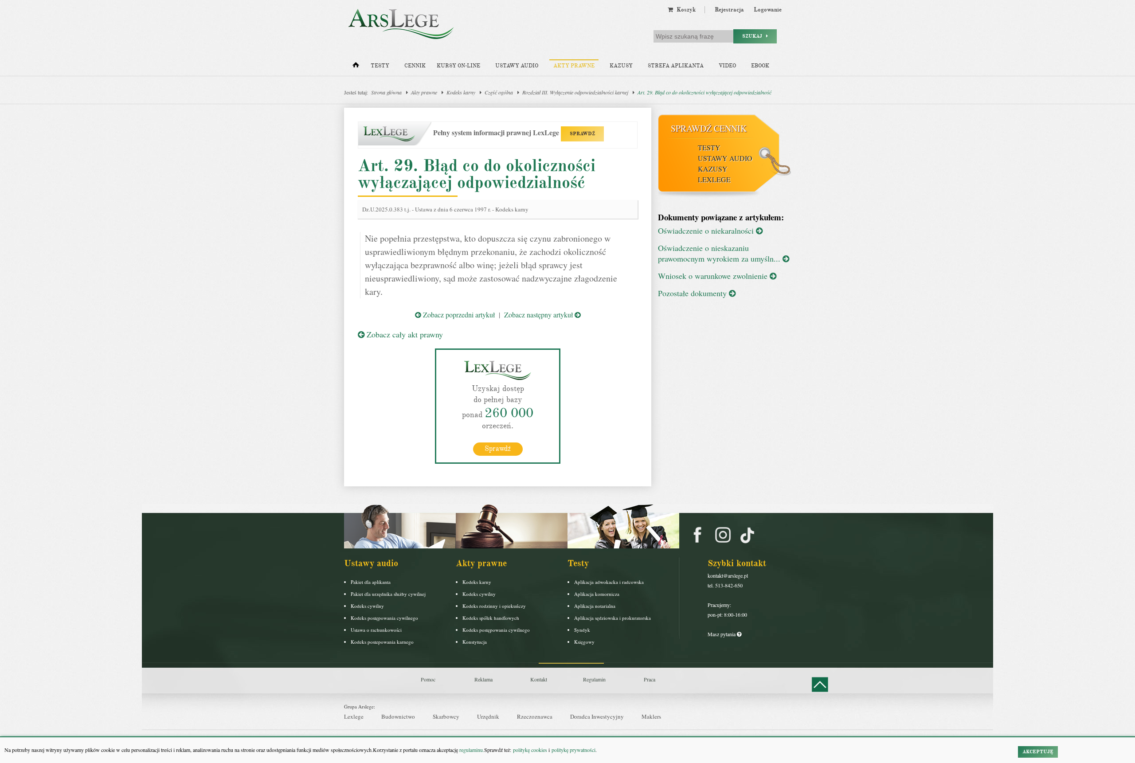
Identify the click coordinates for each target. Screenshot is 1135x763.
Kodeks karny (460, 92)
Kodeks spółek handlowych (490, 617)
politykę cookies (530, 749)
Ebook (760, 66)
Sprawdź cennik (709, 128)
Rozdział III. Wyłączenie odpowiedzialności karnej (575, 92)
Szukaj (754, 36)
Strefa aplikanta (676, 66)
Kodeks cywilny (367, 606)
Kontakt (538, 679)
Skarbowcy (446, 716)
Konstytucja (474, 641)
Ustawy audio (516, 66)
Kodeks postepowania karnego (382, 641)
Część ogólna (499, 92)
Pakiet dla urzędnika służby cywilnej (388, 594)
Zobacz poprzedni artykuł (458, 314)
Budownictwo (398, 716)
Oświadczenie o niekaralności (707, 230)
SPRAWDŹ (582, 134)
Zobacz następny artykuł (539, 314)
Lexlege (354, 716)
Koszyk (684, 9)
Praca (649, 679)
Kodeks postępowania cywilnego (384, 617)
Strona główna (386, 92)
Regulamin (594, 679)
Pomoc (428, 679)
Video (727, 66)
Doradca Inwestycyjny (597, 716)
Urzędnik (488, 716)
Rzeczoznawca (534, 716)
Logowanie (768, 9)
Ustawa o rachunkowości (376, 629)
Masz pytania (722, 634)
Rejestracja (729, 9)
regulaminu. (471, 749)
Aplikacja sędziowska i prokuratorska (612, 617)
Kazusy (621, 66)
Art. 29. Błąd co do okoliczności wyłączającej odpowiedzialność (704, 92)
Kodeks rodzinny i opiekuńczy (494, 606)
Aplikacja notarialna (594, 606)
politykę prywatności (573, 749)
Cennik (415, 66)
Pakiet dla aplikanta (371, 582)
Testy (380, 66)
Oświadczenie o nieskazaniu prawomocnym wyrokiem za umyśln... (720, 253)
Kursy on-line (458, 66)
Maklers (651, 716)
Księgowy (584, 641)
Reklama (483, 679)
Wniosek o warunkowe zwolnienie (714, 275)
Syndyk (582, 629)
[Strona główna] (355, 67)
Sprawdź (498, 448)
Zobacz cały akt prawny (403, 334)
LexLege (714, 179)
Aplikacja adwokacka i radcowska (609, 582)
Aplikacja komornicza (596, 594)
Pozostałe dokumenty (693, 293)
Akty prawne (574, 66)
